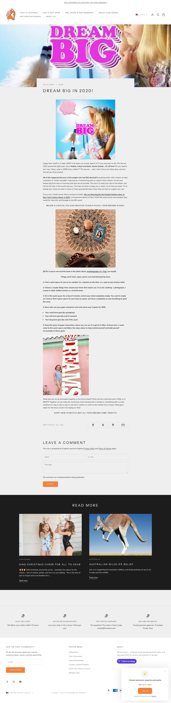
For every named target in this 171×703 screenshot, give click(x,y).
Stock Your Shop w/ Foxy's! (79, 669)
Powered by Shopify (77, 693)
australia (94, 559)
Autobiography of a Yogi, (97, 271)
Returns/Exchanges (76, 660)
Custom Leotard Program (79, 664)
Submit (50, 484)
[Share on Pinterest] (113, 425)
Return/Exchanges (30, 16)
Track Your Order (108, 13)
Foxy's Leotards (29, 13)
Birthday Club (74, 673)
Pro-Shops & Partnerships (79, 13)
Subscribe (15, 670)
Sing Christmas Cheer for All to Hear (50, 564)
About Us (51, 16)
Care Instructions (75, 656)
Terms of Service (104, 448)
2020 (61, 84)
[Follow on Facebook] (7, 681)
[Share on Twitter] (103, 425)
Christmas (24, 559)
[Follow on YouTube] (20, 681)
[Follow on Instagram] (14, 681)
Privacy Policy (89, 448)
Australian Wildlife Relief (111, 564)
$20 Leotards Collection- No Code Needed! (85, 2)
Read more (23, 580)
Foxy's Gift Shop (51, 13)
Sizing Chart (73, 652)
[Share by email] (123, 425)
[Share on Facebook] (93, 425)
